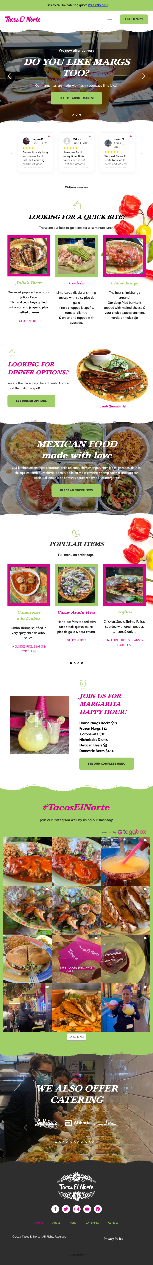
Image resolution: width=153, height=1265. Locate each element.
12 (97, 1142)
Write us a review (76, 187)
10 (89, 1142)
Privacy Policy (113, 1239)
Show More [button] (76, 1037)
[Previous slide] (9, 76)
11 (93, 1142)
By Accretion (76, 1255)
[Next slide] (143, 76)
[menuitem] (39, 1223)
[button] (109, 19)
